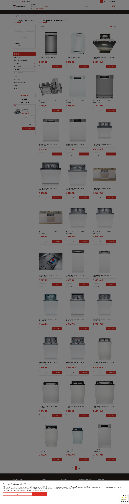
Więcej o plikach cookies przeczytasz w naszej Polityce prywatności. (24, 490)
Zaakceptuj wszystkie (39, 494)
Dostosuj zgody (26, 494)
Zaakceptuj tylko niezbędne (12, 494)
